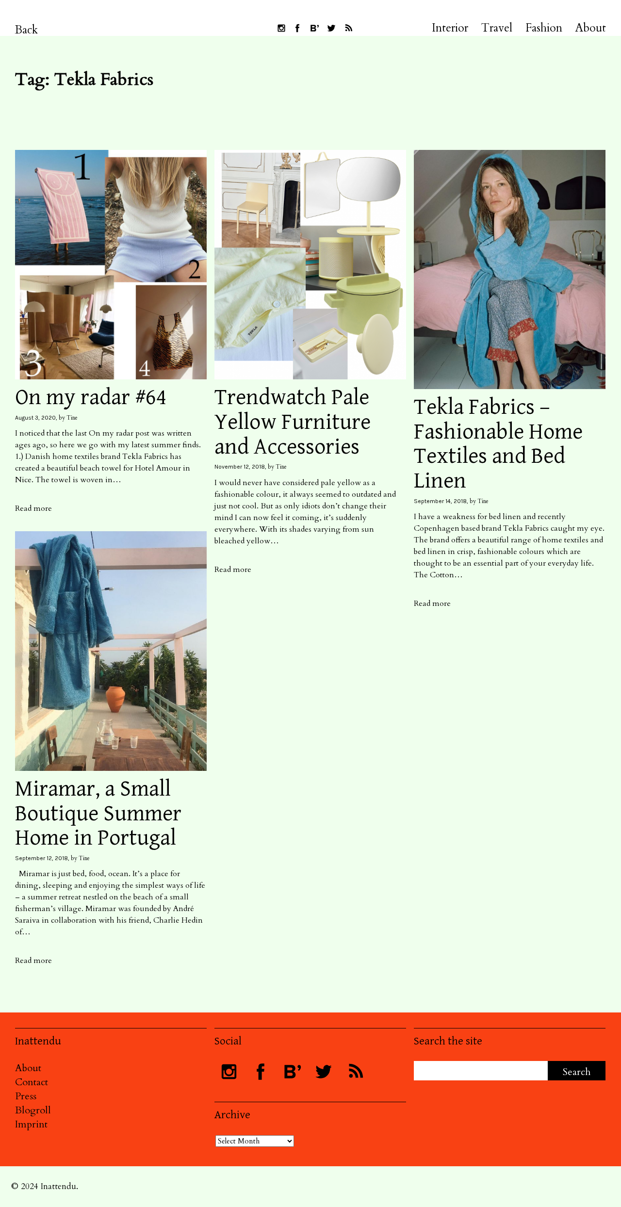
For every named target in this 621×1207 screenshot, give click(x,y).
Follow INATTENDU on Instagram (281, 28)
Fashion (543, 28)
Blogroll (33, 1110)
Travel (496, 28)
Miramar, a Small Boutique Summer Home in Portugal (98, 813)
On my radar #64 (91, 397)
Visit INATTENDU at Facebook (297, 28)
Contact (31, 1082)
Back (26, 29)
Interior (450, 28)
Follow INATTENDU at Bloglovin (314, 28)
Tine (72, 418)
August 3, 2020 (35, 417)
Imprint (31, 1124)
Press (25, 1096)
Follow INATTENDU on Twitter (331, 28)
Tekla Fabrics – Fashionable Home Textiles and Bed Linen (498, 444)
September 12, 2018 (41, 858)
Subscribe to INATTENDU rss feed (348, 28)
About (590, 28)
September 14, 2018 (440, 501)
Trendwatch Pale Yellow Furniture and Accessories (292, 422)
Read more (33, 508)
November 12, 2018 (239, 466)
